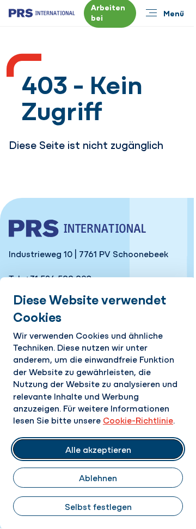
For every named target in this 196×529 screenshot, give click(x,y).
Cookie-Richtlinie (138, 420)
